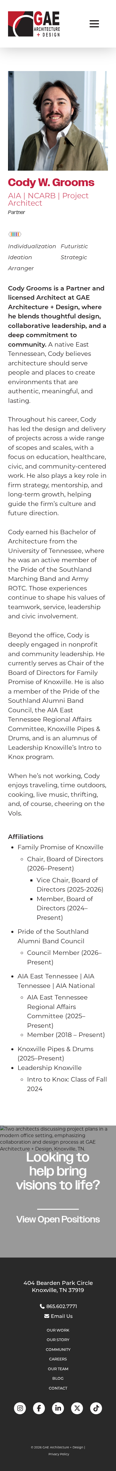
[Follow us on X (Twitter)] (77, 1408)
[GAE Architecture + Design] (33, 24)
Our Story (58, 1339)
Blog (58, 1378)
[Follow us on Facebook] (39, 1408)
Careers (58, 1359)
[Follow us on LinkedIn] (58, 1408)
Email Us (61, 1316)
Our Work (58, 1330)
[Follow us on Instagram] (20, 1408)
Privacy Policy (58, 1454)
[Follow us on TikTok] (96, 1408)
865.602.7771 (61, 1306)
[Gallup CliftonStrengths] (15, 233)
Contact (58, 1388)
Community (58, 1349)
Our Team (58, 1368)
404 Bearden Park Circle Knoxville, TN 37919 (58, 1286)
